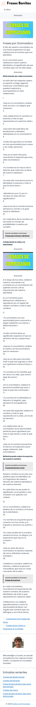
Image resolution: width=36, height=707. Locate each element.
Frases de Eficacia (11, 680)
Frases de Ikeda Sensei (13, 677)
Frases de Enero (10, 690)
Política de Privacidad (21, 704)
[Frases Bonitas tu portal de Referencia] (16, 3)
